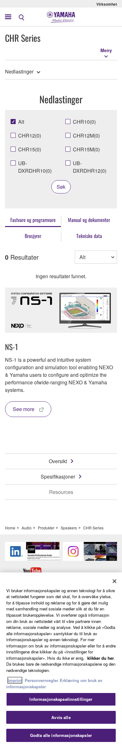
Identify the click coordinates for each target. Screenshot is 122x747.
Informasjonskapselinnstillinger (60, 699)
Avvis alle (60, 717)
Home (10, 527)
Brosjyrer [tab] (33, 236)
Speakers (69, 527)
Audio (27, 527)
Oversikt (58, 461)
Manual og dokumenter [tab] (89, 220)
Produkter (46, 527)
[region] (61, 659)
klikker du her (100, 658)
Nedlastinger (19, 71)
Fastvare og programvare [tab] (33, 220)
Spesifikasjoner (58, 476)
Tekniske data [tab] (89, 236)
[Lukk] (114, 581)
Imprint (15, 680)
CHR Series (93, 527)
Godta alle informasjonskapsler (61, 735)
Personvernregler (41, 680)
